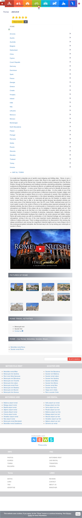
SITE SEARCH (75, 359)
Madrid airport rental (10, 407)
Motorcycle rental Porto (11, 385)
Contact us (18, 331)
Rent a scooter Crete (52, 392)
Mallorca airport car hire (52, 412)
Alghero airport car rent (52, 421)
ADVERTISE (11, 487)
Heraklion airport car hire (53, 419)
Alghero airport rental (10, 410)
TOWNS (9, 463)
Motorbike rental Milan (11, 371)
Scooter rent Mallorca (52, 374)
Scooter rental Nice (51, 385)
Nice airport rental (9, 419)
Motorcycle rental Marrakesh (13, 421)
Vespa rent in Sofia (51, 390)
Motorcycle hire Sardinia (11, 374)
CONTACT (52, 482)
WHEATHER (53, 487)
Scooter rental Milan (51, 381)
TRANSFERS (53, 463)
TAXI (8, 485)
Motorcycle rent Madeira (11, 388)
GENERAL (52, 466)
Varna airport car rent (52, 407)
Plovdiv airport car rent (52, 410)
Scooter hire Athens (51, 383)
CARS (9, 482)
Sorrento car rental (51, 423)
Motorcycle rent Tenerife (11, 381)
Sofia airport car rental (52, 403)
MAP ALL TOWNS (18, 172)
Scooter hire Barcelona (52, 371)
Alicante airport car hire (52, 416)
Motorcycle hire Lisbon (11, 383)
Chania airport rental (10, 414)
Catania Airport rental (10, 412)
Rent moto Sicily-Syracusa (12, 376)
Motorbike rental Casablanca (13, 423)
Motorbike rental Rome (18, 347)
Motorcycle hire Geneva (11, 392)
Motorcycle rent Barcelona (12, 378)
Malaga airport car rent (52, 414)
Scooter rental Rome (17, 349)
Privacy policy (42, 445)
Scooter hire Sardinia (52, 378)
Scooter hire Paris (51, 388)
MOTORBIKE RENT (55, 458)
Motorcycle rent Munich (11, 390)
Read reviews (18, 22)
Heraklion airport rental (11, 416)
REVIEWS (52, 479)
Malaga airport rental (10, 405)
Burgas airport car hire (52, 405)
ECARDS (10, 460)
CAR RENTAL (53, 460)
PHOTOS (10, 458)
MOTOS (9, 479)
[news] (43, 438)
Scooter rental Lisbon (52, 376)
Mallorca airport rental (11, 403)
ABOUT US (52, 485)
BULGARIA (10, 466)
